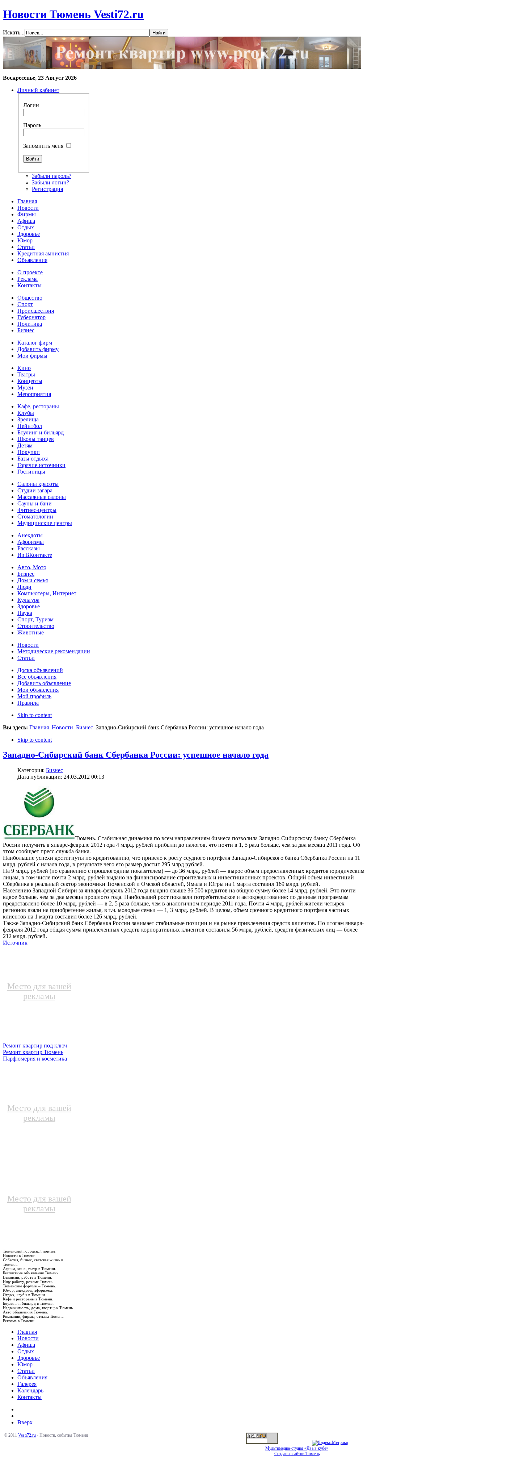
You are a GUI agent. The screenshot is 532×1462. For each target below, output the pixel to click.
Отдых (25, 1351)
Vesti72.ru (27, 1435)
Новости (62, 727)
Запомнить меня (43, 146)
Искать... (14, 32)
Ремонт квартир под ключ (35, 1045)
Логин (31, 105)
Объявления (32, 1377)
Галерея (27, 1384)
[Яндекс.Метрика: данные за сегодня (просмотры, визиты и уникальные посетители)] (330, 1443)
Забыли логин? (50, 182)
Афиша (26, 1345)
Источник (15, 943)
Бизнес (84, 727)
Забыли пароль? (51, 176)
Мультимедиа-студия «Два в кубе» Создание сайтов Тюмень (296, 1451)
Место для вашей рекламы (39, 991)
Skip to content (34, 715)
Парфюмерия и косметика (35, 1058)
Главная (39, 727)
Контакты (29, 1397)
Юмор (25, 1364)
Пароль (32, 125)
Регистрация (47, 189)
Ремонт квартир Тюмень (33, 1052)
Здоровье (28, 1358)
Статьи (26, 1371)
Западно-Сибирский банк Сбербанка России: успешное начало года (136, 754)
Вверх (25, 1422)
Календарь (30, 1390)
